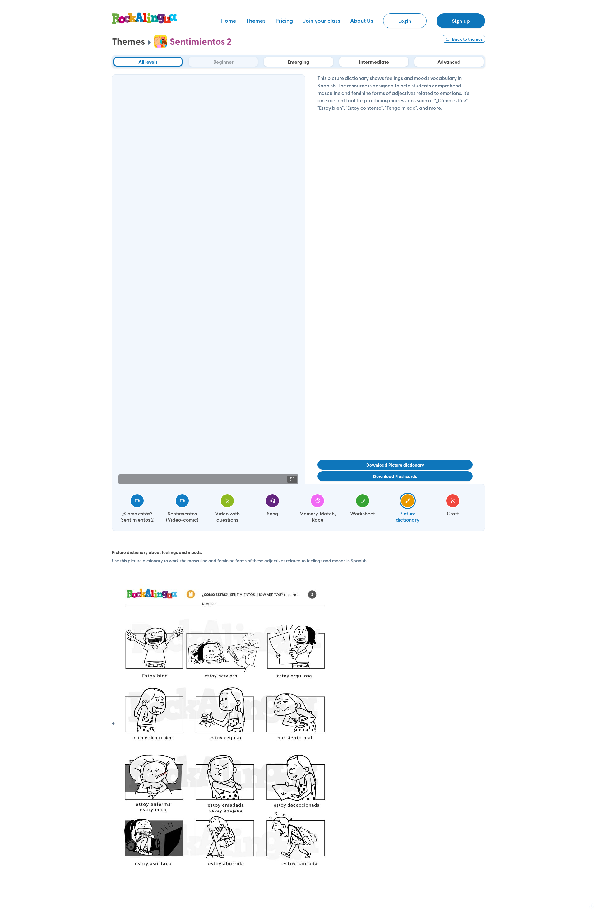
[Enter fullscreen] (292, 479)
